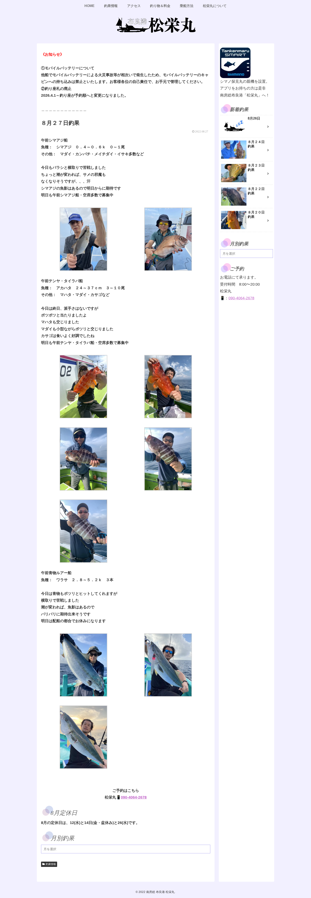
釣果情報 (51, 864)
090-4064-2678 (134, 797)
